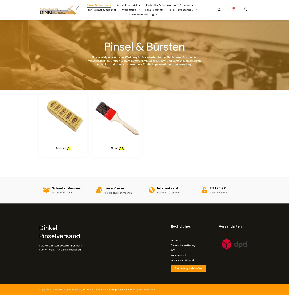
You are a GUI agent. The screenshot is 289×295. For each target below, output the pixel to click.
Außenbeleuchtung (141, 14)
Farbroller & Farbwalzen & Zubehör (168, 5)
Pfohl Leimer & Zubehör (101, 10)
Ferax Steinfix (154, 10)
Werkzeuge (129, 10)
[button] (219, 10)
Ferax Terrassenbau (180, 10)
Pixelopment (150, 289)
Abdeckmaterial (127, 5)
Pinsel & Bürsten (97, 5)
